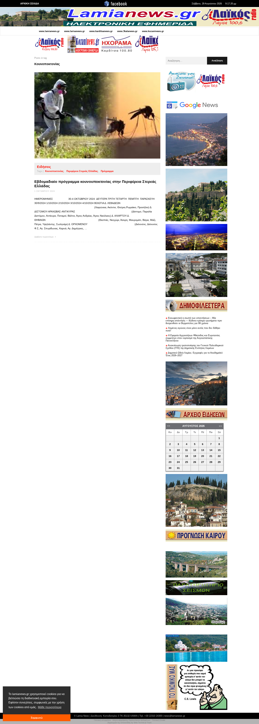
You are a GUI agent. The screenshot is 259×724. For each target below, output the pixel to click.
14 (210, 450)
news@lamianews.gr (174, 716)
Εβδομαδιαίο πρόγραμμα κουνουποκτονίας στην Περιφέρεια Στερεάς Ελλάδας (95, 184)
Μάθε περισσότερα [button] (49, 707)
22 (219, 456)
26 (194, 462)
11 (186, 450)
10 (178, 450)
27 (202, 462)
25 (186, 462)
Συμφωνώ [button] (37, 717)
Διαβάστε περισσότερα (44, 237)
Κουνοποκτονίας (54, 171)
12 (194, 450)
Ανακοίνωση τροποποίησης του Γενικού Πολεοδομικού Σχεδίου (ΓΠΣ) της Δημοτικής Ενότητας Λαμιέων (194, 346)
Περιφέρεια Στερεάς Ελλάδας (82, 171)
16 (170, 456)
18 (186, 456)
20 (202, 456)
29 (219, 462)
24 (178, 462)
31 (178, 468)
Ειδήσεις (44, 167)
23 (170, 462)
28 (210, 462)
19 (194, 456)
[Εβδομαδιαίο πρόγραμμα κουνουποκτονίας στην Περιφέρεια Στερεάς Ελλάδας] (91, 115)
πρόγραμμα (107, 171)
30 (170, 468)
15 (219, 450)
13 (202, 450)
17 (178, 456)
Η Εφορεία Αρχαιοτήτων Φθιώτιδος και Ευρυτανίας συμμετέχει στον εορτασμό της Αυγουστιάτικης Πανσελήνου (193, 338)
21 (210, 456)
